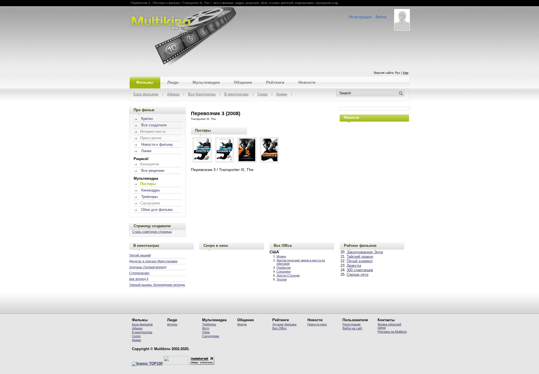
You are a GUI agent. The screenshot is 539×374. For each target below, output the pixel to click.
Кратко (147, 119)
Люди (173, 82)
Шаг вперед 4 (138, 278)
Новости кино (317, 324)
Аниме (281, 94)
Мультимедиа (206, 82)
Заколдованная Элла (365, 252)
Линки (146, 151)
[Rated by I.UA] (176, 364)
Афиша (173, 94)
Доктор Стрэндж (288, 275)
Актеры (172, 324)
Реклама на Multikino (392, 331)
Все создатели (153, 125)
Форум (242, 324)
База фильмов (145, 94)
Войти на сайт (352, 328)
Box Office (283, 245)
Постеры (203, 130)
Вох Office (279, 328)
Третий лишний (140, 255)
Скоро (262, 94)
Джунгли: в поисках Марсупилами (153, 261)
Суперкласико (139, 273)
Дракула (354, 266)
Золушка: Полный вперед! (147, 267)
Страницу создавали (152, 226)
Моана (281, 256)
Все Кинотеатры (202, 94)
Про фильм (144, 110)
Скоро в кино (216, 245)
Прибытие (284, 267)
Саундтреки (210, 336)
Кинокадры (150, 190)
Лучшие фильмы (284, 324)
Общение (243, 82)
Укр (405, 72)
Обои (206, 332)
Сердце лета (357, 275)
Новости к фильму (157, 145)
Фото (205, 328)
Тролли (282, 279)
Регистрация (360, 17)
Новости (307, 82)
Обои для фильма (156, 210)
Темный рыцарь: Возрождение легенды (157, 284)
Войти (381, 17)
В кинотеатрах (236, 94)
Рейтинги (275, 82)
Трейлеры (149, 197)
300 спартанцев (360, 270)
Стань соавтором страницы (152, 231)
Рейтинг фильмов (360, 245)
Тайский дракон (360, 257)
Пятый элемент (360, 261)
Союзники (284, 271)
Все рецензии (152, 171)
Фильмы (144, 82)
